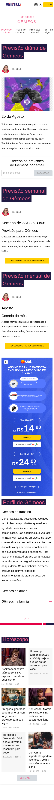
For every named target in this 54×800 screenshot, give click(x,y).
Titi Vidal (16, 69)
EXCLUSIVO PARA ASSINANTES (27, 260)
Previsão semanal (20, 31)
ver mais (25, 778)
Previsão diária (6, 31)
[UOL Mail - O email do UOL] (36, 4)
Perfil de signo (48, 31)
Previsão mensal (34, 31)
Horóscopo (27, 17)
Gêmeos (27, 22)
